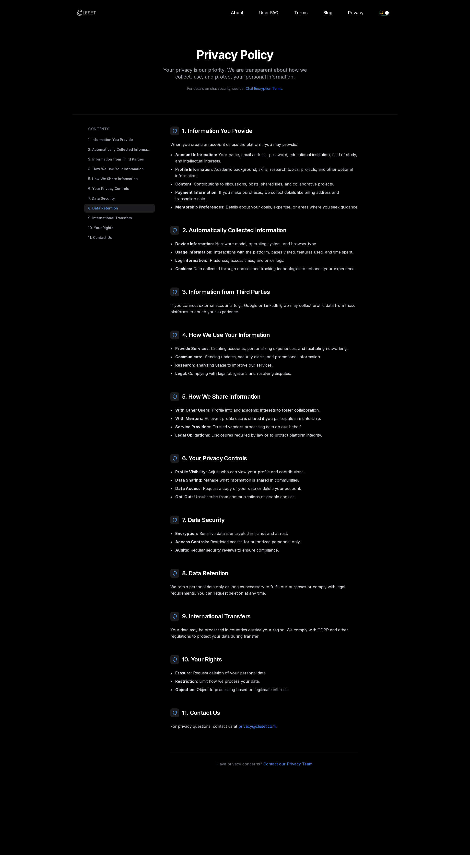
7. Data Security (101, 198)
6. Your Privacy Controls (108, 188)
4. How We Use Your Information (116, 169)
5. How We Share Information (113, 179)
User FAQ (269, 12)
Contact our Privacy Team (287, 764)
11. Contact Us (100, 237)
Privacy (356, 12)
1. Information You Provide (110, 140)
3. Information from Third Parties (116, 159)
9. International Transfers (110, 218)
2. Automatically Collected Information (121, 149)
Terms (301, 12)
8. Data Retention (103, 208)
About (237, 12)
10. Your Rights (100, 228)
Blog (327, 12)
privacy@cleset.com (257, 726)
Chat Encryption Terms (264, 88)
